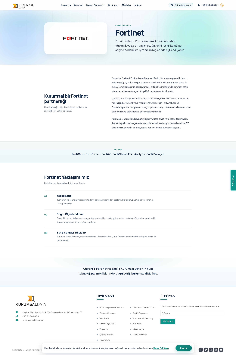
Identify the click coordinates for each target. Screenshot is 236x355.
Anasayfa (66, 5)
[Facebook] (200, 349)
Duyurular (104, 329)
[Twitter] (205, 349)
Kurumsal (78, 5)
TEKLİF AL (233, 180)
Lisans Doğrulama (108, 323)
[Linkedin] (216, 349)
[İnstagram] (211, 349)
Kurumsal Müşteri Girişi (143, 318)
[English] (222, 5)
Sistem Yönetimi (94, 5)
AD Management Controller (112, 307)
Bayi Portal (104, 318)
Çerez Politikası (161, 348)
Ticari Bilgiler (105, 340)
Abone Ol (168, 321)
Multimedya (138, 329)
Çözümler (112, 5)
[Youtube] (221, 349)
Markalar (126, 5)
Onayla (183, 348)
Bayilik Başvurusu (140, 313)
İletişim (137, 5)
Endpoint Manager (108, 313)
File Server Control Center (144, 307)
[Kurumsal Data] (23, 5)
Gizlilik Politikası (140, 334)
